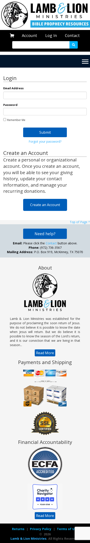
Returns (18, 529)
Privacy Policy (40, 529)
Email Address (13, 88)
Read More (45, 353)
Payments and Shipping (45, 362)
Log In (51, 35)
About (45, 267)
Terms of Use (67, 529)
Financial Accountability (45, 442)
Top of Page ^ (80, 222)
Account (29, 35)
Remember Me (16, 120)
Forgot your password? (45, 141)
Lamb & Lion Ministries (28, 538)
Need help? (45, 233)
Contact (72, 35)
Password (10, 105)
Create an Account (45, 204)
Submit (45, 132)
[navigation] (29, 35)
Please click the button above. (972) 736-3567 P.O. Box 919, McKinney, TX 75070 (45, 247)
